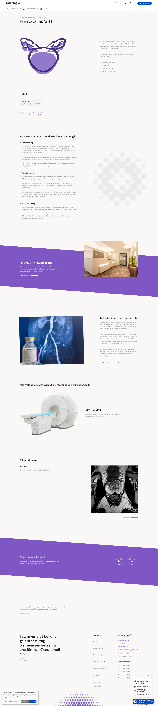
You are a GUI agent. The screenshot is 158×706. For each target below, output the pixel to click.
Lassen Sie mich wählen (10, 701)
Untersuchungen (98, 655)
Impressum (96, 682)
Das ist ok (33, 701)
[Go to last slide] (126, 517)
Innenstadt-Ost (123, 646)
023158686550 (129, 653)
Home (95, 641)
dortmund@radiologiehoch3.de (128, 650)
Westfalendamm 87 (124, 640)
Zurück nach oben (25, 613)
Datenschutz (97, 686)
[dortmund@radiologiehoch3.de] (41, 8)
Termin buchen (144, 3)
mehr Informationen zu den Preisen (31, 115)
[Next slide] (134, 517)
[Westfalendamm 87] (46, 8)
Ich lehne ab (24, 701)
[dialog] (20, 697)
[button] (32, 8)
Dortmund (121, 643)
